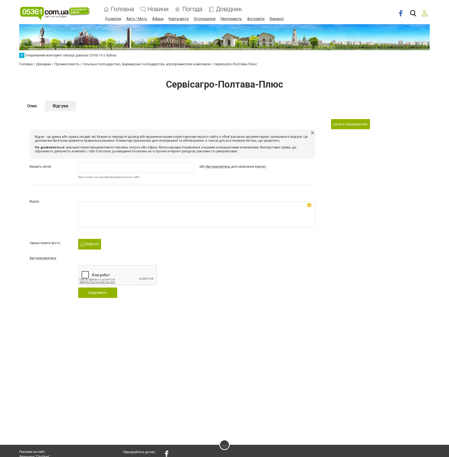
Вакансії (277, 19)
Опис (32, 105)
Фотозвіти (256, 19)
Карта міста (179, 19)
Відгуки (60, 105)
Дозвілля (113, 19)
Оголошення (204, 19)
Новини (158, 9)
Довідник (229, 9)
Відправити (98, 293)
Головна (122, 9)
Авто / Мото (136, 19)
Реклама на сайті (32, 452)
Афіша (157, 19)
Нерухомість (231, 19)
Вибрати (92, 244)
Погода (192, 9)
